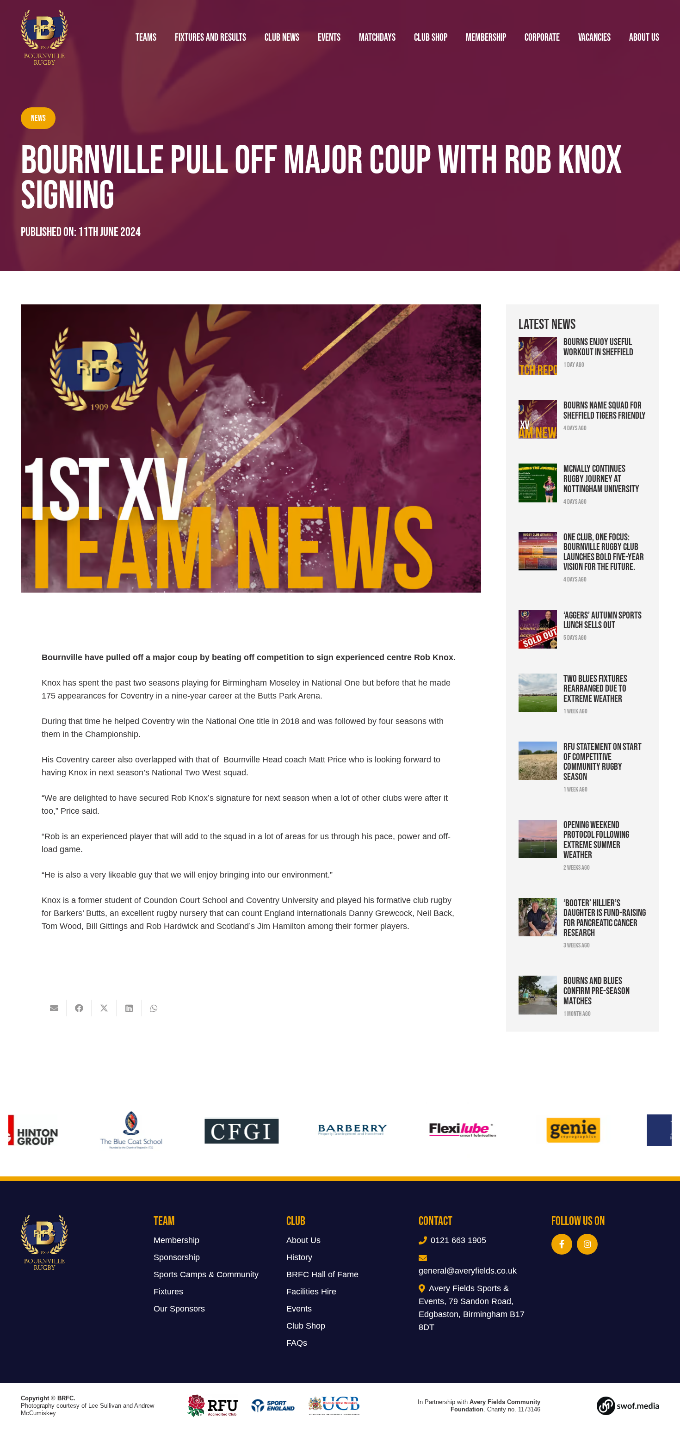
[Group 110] (612, 1406)
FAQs (296, 1343)
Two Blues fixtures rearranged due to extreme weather (595, 688)
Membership (176, 1240)
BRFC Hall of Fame (322, 1274)
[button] (668, 37)
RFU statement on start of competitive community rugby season (602, 761)
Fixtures (168, 1291)
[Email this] (54, 1008)
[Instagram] (587, 1244)
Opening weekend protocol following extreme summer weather (596, 839)
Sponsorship (177, 1257)
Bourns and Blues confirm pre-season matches (596, 990)
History (299, 1257)
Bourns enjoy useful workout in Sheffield (598, 346)
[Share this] (79, 1008)
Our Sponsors (179, 1308)
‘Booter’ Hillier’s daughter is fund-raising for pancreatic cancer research (604, 917)
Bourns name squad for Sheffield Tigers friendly (604, 410)
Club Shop (305, 1325)
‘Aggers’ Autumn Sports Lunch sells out (602, 620)
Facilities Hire (311, 1291)
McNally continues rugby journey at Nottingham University (601, 478)
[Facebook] (561, 1244)
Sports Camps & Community (206, 1274)
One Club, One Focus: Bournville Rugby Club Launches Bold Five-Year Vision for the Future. (603, 551)
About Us (303, 1240)
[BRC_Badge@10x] (44, 37)
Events (299, 1308)
